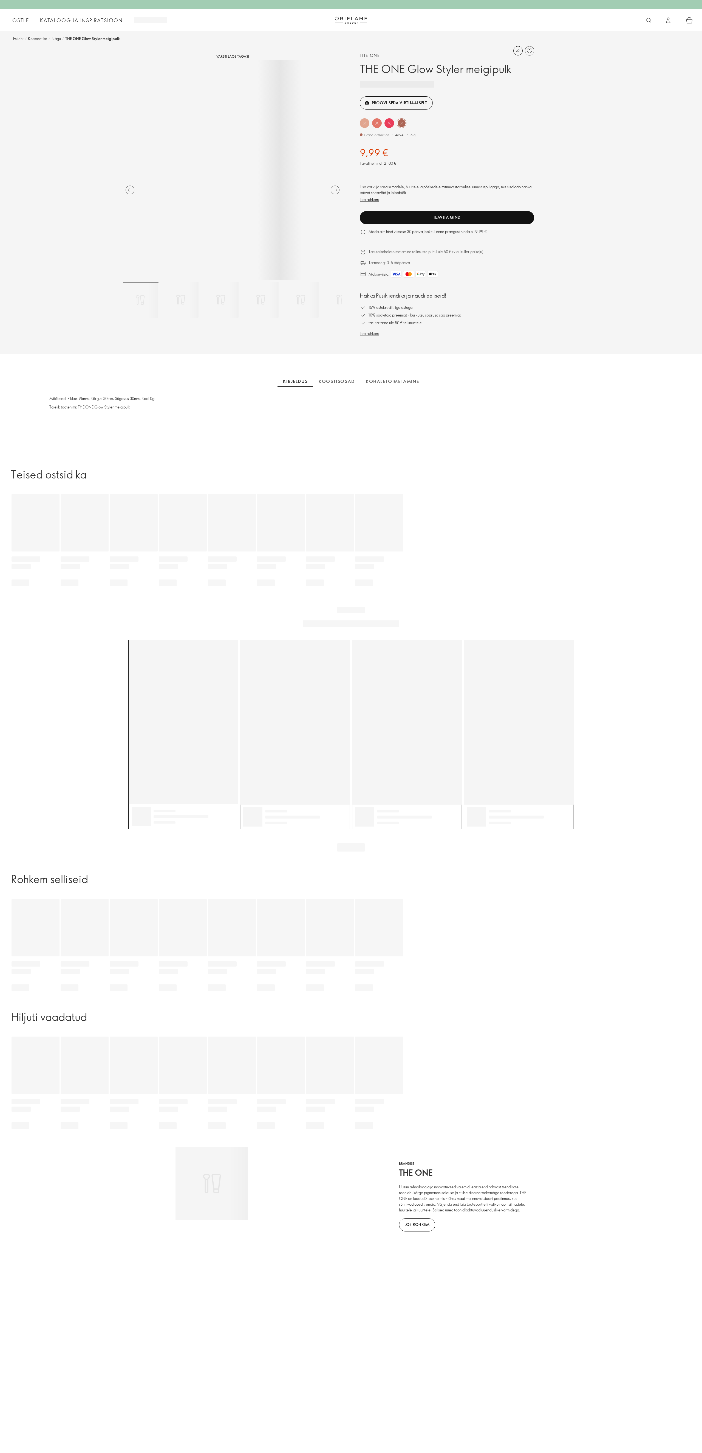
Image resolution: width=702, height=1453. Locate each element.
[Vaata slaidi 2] (181, 300)
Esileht (18, 38)
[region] (232, 170)
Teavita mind (447, 217)
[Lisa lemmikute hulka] (529, 50)
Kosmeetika (37, 38)
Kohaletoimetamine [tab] (392, 381)
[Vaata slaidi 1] (140, 300)
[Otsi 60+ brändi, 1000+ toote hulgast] (649, 20)
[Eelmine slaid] (130, 190)
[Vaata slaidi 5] (301, 300)
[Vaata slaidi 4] (261, 300)
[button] (364, 123)
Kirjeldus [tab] (295, 381)
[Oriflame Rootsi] (351, 20)
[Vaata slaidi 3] (221, 300)
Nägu (56, 38)
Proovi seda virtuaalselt (399, 102)
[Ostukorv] (689, 20)
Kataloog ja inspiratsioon (81, 20)
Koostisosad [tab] (337, 381)
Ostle (20, 20)
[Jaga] (518, 50)
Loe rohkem (369, 199)
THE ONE (370, 55)
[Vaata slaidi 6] (341, 300)
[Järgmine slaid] (335, 190)
